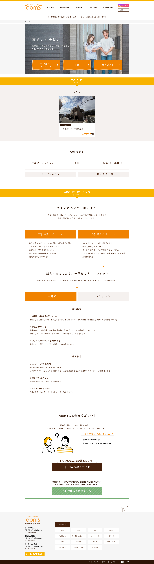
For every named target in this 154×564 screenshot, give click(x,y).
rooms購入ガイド (79, 467)
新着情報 (95, 547)
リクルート (62, 547)
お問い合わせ (111, 542)
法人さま (111, 536)
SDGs (95, 542)
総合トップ (62, 524)
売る (95, 530)
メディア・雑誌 (78, 547)
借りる (62, 530)
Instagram (125, 5)
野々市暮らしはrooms (78, 536)
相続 (62, 542)
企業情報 (78, 542)
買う (78, 530)
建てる (111, 530)
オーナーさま (95, 536)
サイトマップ (93, 562)
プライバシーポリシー (109, 562)
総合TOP (123, 10)
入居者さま (62, 536)
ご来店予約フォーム (79, 491)
